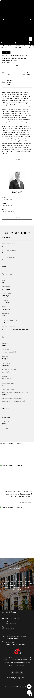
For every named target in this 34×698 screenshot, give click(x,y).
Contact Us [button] (17, 599)
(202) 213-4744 (7, 205)
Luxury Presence (21, 678)
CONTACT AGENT (17, 217)
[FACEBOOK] (12, 672)
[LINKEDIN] (21, 672)
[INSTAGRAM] (17, 672)
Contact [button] (17, 159)
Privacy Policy (24, 687)
